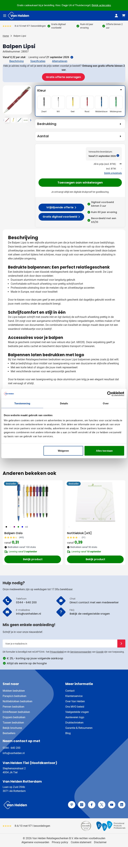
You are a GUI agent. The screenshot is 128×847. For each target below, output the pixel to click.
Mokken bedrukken (14, 690)
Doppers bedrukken (14, 717)
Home (6, 36)
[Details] (71, 57)
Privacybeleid (57, 651)
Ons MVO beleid (74, 706)
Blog (68, 733)
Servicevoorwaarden (80, 651)
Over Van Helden (75, 701)
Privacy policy (60, 842)
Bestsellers (9, 733)
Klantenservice (73, 696)
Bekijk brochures (12, 727)
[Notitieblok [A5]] (95, 502)
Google (100, 651)
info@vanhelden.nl (14, 753)
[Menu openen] (5, 16)
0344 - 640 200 (11, 747)
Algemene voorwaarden (35, 842)
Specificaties (37, 61)
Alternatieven (59, 61)
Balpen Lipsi (20, 36)
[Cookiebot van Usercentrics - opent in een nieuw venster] (109, 393)
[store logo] (33, 805)
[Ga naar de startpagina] (18, 15)
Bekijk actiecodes (101, 5)
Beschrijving (16, 61)
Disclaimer (100, 842)
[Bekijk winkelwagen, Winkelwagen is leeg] (123, 15)
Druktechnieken (74, 722)
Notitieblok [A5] (79, 533)
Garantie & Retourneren (78, 727)
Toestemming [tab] (22, 403)
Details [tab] (64, 403)
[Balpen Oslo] (32, 502)
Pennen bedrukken (13, 706)
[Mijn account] (116, 15)
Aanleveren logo (74, 717)
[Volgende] (29, 101)
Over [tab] (105, 403)
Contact (69, 690)
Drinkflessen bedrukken (16, 712)
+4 (26, 526)
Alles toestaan (104, 450)
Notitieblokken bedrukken (17, 701)
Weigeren (63, 450)
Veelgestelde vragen (77, 712)
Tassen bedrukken (13, 722)
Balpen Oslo (13, 533)
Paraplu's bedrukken (14, 696)
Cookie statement (81, 842)
